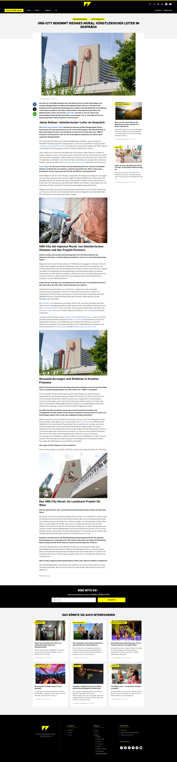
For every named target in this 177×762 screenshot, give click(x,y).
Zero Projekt (77, 320)
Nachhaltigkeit (100, 751)
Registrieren (168, 10)
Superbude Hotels (46, 310)
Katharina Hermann (122, 139)
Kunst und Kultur (98, 19)
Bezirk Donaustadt (59, 327)
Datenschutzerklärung (127, 735)
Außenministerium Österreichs (84, 327)
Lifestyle (118, 147)
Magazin (48, 10)
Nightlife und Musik (101, 749)
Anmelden (158, 10)
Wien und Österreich (80, 19)
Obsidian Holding (71, 317)
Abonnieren (112, 600)
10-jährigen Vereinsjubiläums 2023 (52, 146)
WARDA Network (87, 317)
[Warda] (45, 728)
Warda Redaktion (118, 657)
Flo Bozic (77, 657)
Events (37, 10)
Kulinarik (98, 741)
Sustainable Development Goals (74, 162)
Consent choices (125, 741)
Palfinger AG (46, 303)
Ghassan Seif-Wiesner (81, 703)
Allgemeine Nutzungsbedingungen (130, 732)
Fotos (29, 10)
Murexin (87, 310)
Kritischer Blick (78, 622)
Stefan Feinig (45, 98)
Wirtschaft (39, 622)
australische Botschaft (50, 308)
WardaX (71, 730)
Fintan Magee (44, 167)
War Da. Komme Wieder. (14, 10)
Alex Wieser (40, 657)
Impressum (124, 730)
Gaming (98, 746)
